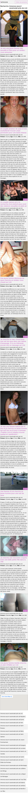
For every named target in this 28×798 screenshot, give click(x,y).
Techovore (4, 2)
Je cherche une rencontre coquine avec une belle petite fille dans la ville (13, 560)
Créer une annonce (21, 2)
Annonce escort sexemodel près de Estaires (12, 782)
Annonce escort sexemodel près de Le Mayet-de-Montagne (13, 775)
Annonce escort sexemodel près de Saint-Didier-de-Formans (12, 761)
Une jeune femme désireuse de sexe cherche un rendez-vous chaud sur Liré (12, 280)
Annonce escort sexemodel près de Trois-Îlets (13, 779)
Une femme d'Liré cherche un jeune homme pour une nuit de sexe (12, 493)
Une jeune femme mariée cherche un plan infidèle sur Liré (13, 664)
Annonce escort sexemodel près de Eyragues (13, 745)
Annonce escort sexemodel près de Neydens (12, 716)
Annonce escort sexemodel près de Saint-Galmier (12, 735)
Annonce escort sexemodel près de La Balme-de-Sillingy (13, 770)
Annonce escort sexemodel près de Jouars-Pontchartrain (12, 741)
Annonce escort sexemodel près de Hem (11, 722)
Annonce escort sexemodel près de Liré (11, 713)
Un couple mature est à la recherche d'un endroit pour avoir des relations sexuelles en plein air (13, 204)
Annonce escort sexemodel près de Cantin (12, 757)
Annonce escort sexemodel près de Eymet (12, 719)
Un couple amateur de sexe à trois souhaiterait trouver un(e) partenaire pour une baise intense (13, 131)
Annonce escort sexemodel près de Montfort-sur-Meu (13, 790)
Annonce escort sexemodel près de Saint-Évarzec (12, 727)
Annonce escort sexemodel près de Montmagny (13, 765)
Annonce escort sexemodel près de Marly (11, 731)
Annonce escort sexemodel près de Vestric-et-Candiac (13, 753)
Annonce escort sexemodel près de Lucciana (12, 748)
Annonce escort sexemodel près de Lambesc (12, 785)
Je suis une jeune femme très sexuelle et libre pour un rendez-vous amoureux (12, 50)
